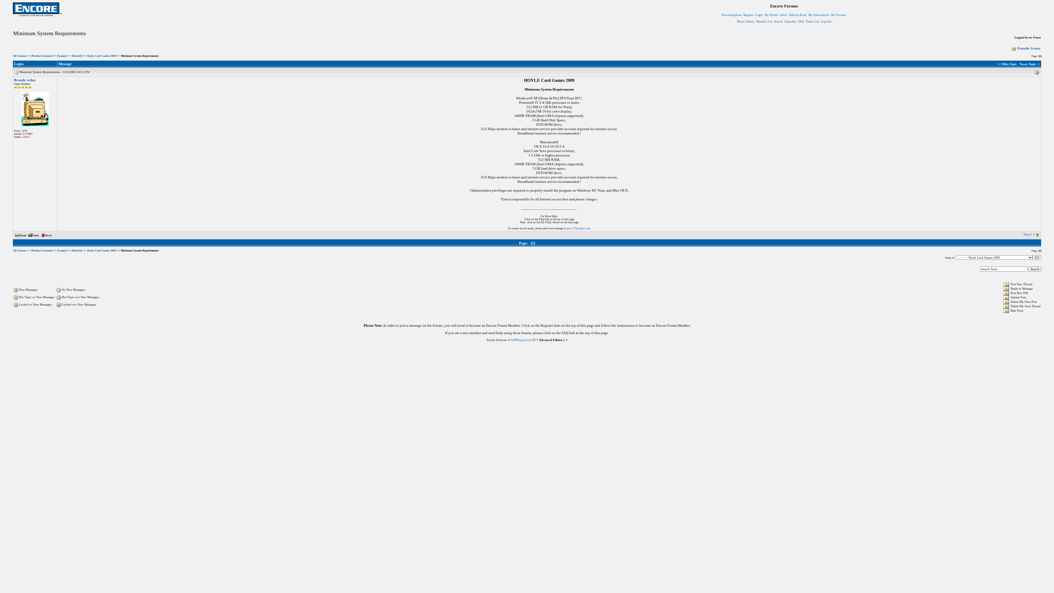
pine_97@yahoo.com (578, 228)
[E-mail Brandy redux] (21, 234)
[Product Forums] (41, 55)
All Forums (19, 55)
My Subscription (818, 14)
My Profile (771, 14)
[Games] (62, 55)
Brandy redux (25, 80)
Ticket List (812, 21)
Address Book (798, 14)
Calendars (790, 21)
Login (759, 14)
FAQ (801, 21)
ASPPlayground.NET (524, 340)
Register (748, 14)
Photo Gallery (746, 21)
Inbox (783, 14)
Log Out (826, 21)
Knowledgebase (732, 14)
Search (778, 21)
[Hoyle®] (77, 55)
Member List (764, 21)
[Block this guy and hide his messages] (46, 234)
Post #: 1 (1029, 234)
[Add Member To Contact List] (33, 234)
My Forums (838, 14)
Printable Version (1028, 48)
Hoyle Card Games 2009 (101, 55)
